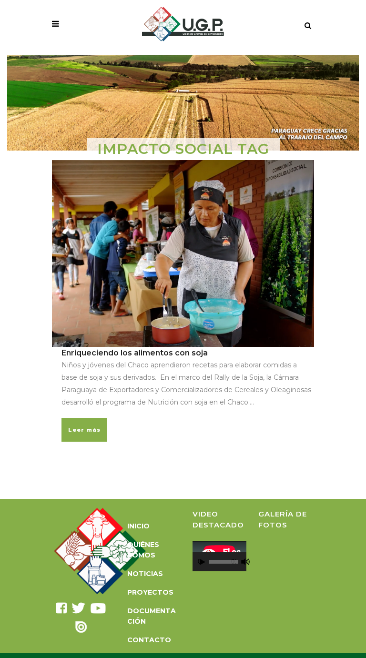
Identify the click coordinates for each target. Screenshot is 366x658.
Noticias (145, 573)
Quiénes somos (143, 549)
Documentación (151, 616)
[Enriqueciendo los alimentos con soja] (183, 253)
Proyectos (150, 592)
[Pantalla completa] (251, 562)
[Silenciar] (245, 562)
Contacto (149, 640)
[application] (219, 556)
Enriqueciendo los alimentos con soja (134, 352)
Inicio (138, 526)
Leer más (84, 429)
